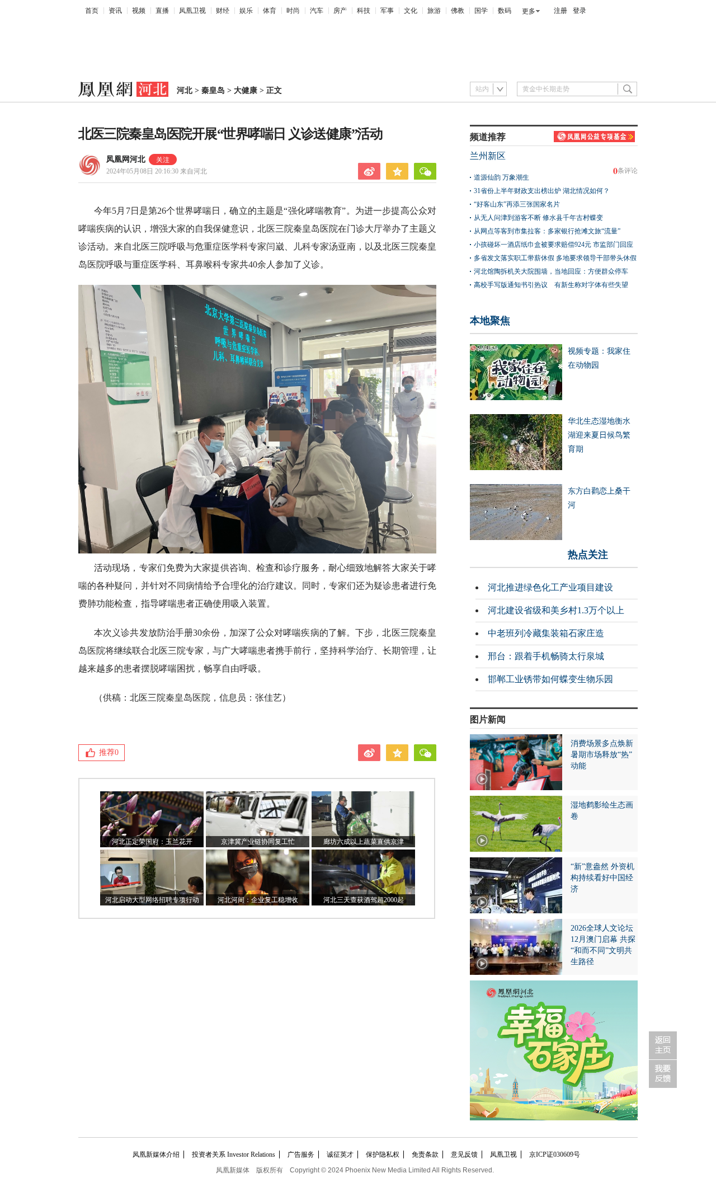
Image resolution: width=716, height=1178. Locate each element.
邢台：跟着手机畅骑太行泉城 (546, 656)
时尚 (293, 11)
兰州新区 (488, 156)
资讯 (115, 11)
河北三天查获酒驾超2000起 (363, 900)
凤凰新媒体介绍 (156, 1154)
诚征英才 (340, 1154)
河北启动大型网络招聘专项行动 (152, 900)
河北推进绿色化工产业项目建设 (550, 587)
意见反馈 (464, 1154)
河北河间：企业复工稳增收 (258, 900)
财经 (222, 11)
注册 (560, 11)
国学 (481, 11)
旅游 (434, 11)
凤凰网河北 (125, 159)
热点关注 (588, 554)
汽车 (316, 11)
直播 (162, 11)
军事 (387, 11)
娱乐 (246, 11)
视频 (138, 11)
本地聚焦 (490, 320)
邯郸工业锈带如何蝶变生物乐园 (550, 679)
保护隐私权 (382, 1154)
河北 (184, 90)
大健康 (245, 90)
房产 (340, 11)
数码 (504, 11)
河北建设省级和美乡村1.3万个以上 (556, 610)
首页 (91, 11)
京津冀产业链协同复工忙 (258, 842)
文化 (410, 11)
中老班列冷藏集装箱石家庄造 (546, 633)
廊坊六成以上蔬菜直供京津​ (363, 842)
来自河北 (156, 171)
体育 (269, 11)
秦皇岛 (213, 90)
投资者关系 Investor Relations (233, 1154)
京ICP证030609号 (554, 1154)
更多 (528, 11)
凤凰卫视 (192, 11)
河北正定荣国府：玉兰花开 (152, 842)
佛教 (457, 11)
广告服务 (301, 1154)
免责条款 (425, 1154)
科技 (363, 11)
